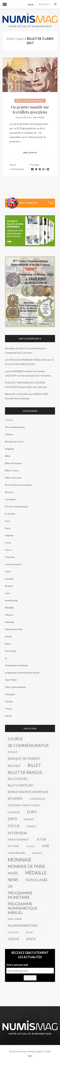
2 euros (9, 419)
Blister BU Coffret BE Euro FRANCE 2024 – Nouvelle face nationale (27, 396)
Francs (8, 549)
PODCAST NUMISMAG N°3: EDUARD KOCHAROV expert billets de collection (26, 384)
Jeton (8, 571)
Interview (10, 557)
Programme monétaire (16, 665)
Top (29, 1056)
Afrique (9, 434)
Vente (8, 715)
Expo (7, 528)
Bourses (9, 492)
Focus (8, 542)
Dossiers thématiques (16, 506)
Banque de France (14, 441)
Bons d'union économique (18, 484)
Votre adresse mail (17, 964)
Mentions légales (35, 1051)
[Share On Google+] (44, 169)
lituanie (9, 585)
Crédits (47, 1051)
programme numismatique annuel (22, 672)
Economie (10, 513)
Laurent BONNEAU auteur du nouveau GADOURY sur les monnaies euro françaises (28, 373)
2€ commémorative (15, 427)
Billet (19, 101)
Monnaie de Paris (14, 629)
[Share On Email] (48, 169)
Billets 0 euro (12, 470)
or (6, 658)
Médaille (9, 607)
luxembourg (11, 600)
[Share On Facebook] (32, 169)
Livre (7, 593)
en (29, 5)
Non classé (10, 650)
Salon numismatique (15, 687)
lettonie (9, 578)
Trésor (8, 708)
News (8, 643)
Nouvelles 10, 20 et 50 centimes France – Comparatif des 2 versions (26, 350)
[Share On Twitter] (36, 169)
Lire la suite (30, 152)
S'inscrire (30, 977)
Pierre (41, 117)
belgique (9, 448)
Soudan (9, 701)
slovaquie (10, 694)
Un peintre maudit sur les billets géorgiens (30, 109)
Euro (7, 520)
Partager (35, 164)
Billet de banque (35, 101)
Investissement (13, 564)
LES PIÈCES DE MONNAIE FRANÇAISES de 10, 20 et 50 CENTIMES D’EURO (29, 362)
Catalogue (10, 499)
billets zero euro (13, 477)
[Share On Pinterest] (40, 169)
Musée (8, 636)
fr (32, 5)
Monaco (9, 614)
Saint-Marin (11, 679)
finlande (9, 535)
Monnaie (9, 622)
